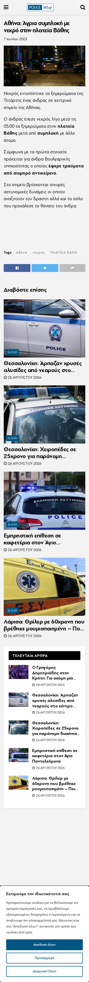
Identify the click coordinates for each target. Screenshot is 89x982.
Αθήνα (21, 252)
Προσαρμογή (44, 958)
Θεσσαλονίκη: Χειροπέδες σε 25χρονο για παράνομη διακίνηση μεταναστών (40, 453)
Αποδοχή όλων (44, 944)
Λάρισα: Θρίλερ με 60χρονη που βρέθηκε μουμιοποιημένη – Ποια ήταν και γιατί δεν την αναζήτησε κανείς (44, 625)
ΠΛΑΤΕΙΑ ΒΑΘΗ (64, 252)
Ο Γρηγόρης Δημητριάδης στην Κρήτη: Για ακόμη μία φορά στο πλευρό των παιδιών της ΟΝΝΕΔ (54, 673)
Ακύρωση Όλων (44, 971)
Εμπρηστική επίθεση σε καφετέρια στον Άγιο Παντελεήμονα (32, 539)
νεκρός (39, 252)
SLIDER (12, 352)
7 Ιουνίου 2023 (15, 39)
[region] (44, 934)
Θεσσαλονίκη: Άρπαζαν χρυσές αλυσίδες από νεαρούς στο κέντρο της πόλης (43, 367)
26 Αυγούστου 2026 (24, 377)
